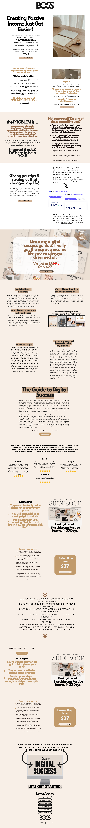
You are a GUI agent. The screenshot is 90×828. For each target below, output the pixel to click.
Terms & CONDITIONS (45, 821)
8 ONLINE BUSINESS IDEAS (45, 800)
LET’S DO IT (45, 271)
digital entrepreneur (45, 809)
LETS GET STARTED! (45, 787)
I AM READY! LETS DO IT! (64, 572)
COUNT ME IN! (45, 434)
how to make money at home (45, 803)
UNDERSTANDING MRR (45, 806)
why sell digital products (45, 812)
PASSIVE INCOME (45, 797)
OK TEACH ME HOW (25, 58)
